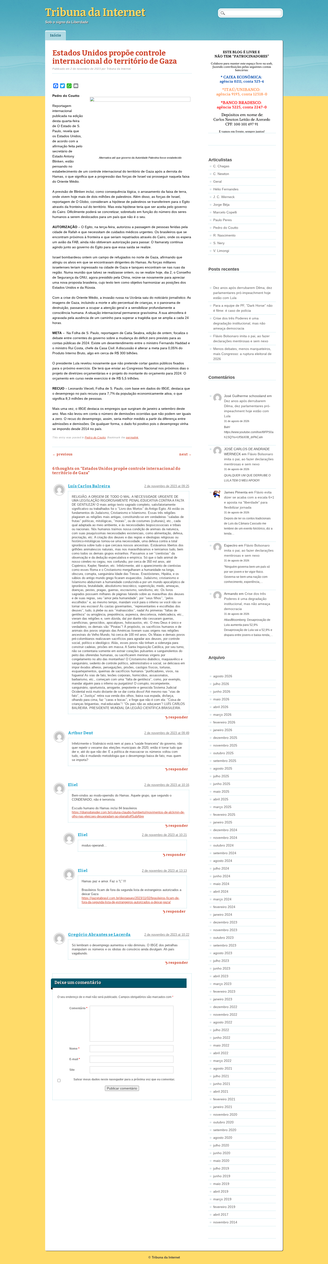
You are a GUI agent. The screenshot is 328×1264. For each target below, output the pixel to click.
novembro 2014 (225, 1222)
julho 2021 (221, 1076)
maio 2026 (221, 699)
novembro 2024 (225, 838)
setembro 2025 (224, 761)
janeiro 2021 (222, 1107)
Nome (74, 1048)
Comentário (78, 1008)
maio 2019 (221, 1184)
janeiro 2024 (222, 914)
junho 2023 (221, 968)
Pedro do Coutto (95, 437)
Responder (178, 717)
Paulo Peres (222, 220)
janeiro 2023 (222, 999)
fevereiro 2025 (224, 814)
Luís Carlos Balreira (89, 486)
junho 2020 (221, 1153)
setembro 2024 (224, 853)
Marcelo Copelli (225, 212)
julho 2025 (221, 776)
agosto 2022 (222, 1022)
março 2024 (222, 899)
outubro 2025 (223, 753)
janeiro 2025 (222, 822)
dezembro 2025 (225, 738)
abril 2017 (220, 1214)
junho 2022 (221, 1038)
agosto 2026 (222, 676)
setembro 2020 (224, 1130)
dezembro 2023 (225, 922)
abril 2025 (220, 799)
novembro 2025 (225, 745)
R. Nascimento (224, 235)
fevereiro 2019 (224, 1207)
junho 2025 (221, 784)
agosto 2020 (222, 1137)
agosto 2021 (222, 1068)
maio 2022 (221, 1045)
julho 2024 (221, 868)
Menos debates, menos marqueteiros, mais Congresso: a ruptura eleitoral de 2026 (242, 354)
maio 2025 (221, 791)
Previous (62, 454)
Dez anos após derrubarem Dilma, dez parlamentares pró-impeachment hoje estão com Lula (242, 293)
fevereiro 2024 (224, 907)
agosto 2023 (222, 953)
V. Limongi (221, 251)
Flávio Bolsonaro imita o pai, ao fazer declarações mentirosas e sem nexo (248, 459)
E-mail (74, 1059)
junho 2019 (221, 1176)
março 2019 (222, 1199)
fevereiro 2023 (224, 991)
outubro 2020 (223, 1122)
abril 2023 (220, 976)
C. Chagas (221, 166)
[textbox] (122, 262)
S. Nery (219, 243)
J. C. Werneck (224, 197)
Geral (217, 181)
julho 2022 (221, 1030)
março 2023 (222, 984)
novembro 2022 (225, 1014)
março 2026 (222, 714)
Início (55, 35)
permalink (132, 437)
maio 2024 (221, 884)
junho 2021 (221, 1084)
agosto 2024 (222, 861)
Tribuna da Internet (95, 12)
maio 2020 (221, 1161)
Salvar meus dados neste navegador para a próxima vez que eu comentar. (124, 1079)
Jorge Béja (221, 204)
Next (185, 454)
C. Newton (221, 174)
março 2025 (222, 807)
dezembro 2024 (225, 830)
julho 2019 (221, 1168)
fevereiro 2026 (224, 722)
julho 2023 (221, 961)
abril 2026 (220, 707)
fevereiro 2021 (224, 1099)
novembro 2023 (225, 930)
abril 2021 (220, 1091)
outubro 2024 (223, 845)
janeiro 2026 (222, 730)
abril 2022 (220, 1053)
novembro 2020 (225, 1114)
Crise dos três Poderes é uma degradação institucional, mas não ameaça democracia (239, 323)
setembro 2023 (224, 945)
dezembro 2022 (225, 1007)
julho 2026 (221, 684)
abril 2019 (220, 1191)
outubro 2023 (223, 938)
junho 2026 (221, 691)
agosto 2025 (222, 768)
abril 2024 (220, 891)
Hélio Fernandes (225, 189)
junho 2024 (221, 876)
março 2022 (222, 1061)
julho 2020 (221, 1145)
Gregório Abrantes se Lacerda (99, 934)
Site (72, 1069)
